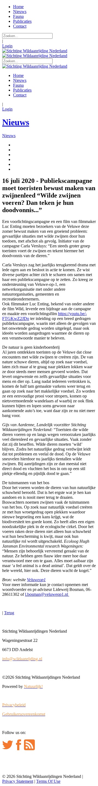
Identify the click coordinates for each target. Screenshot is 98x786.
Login (7, 46)
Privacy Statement (17, 781)
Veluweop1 (36, 579)
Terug (9, 612)
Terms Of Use (48, 781)
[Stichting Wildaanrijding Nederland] (34, 50)
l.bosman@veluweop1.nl (47, 594)
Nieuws (15, 122)
